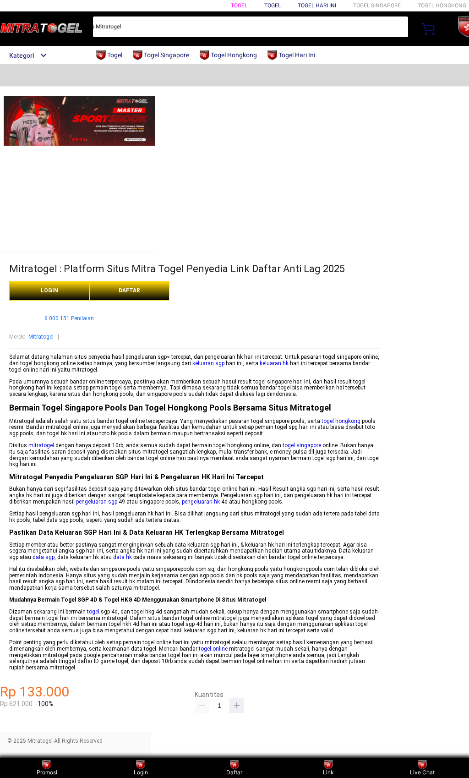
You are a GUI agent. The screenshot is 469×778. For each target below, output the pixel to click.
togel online (213, 649)
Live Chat (422, 772)
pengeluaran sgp (96, 502)
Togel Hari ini (317, 5)
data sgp (44, 557)
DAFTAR (129, 290)
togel (93, 611)
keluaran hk (274, 363)
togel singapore (302, 445)
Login (141, 772)
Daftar (234, 772)
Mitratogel (41, 337)
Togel (239, 5)
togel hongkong (341, 421)
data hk (122, 557)
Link (328, 772)
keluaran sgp (208, 363)
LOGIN (49, 290)
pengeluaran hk (201, 502)
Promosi (47, 772)
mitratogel (41, 445)
